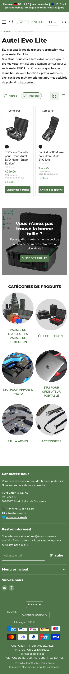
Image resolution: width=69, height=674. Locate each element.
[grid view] (54, 96)
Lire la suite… (26, 82)
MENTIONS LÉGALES (41, 646)
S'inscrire (56, 555)
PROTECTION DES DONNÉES (32, 650)
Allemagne (33, 614)
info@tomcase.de (16, 513)
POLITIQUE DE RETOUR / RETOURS (25, 658)
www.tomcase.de (16, 517)
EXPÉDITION (57, 658)
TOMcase (9, 167)
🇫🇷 (50, 22)
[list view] (63, 96)
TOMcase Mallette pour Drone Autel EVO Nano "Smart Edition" (16, 157)
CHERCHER (18, 646)
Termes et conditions (32, 654)
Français (32, 604)
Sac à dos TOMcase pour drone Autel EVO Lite (51, 156)
